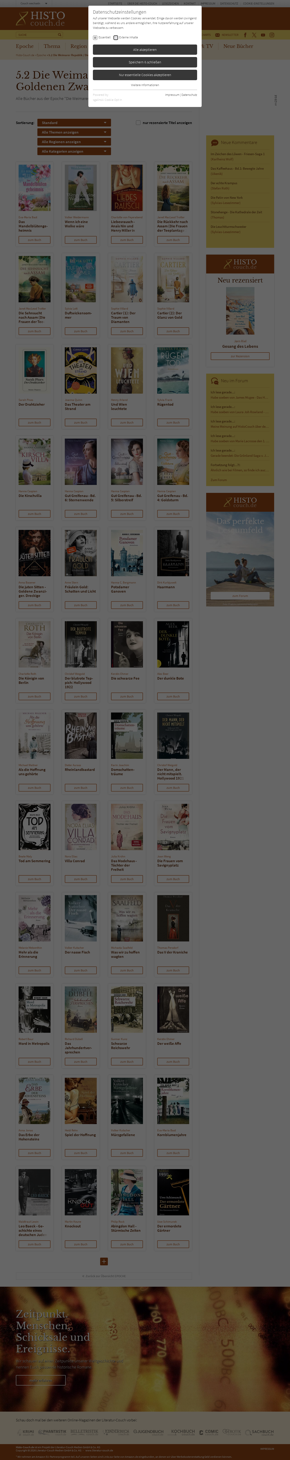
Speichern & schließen (145, 62)
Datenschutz (189, 95)
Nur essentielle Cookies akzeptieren (145, 74)
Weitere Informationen (145, 85)
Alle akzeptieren (145, 49)
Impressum (172, 95)
